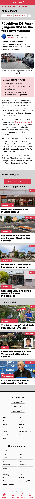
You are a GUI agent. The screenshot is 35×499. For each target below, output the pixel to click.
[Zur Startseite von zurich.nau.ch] (17, 2)
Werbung (6, 475)
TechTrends (22, 464)
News (5, 417)
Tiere (4, 461)
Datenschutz (7, 481)
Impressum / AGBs (25, 481)
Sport (5, 421)
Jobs (4, 478)
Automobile (6, 464)
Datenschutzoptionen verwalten (10, 484)
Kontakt (21, 478)
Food (20, 458)
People (5, 424)
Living (21, 451)
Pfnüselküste (23, 6)
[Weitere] (29, 15)
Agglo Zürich (12, 6)
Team (20, 475)
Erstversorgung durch (23, 122)
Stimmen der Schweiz (25, 431)
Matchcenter (23, 421)
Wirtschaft (22, 424)
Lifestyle (5, 435)
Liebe (4, 454)
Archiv (5, 438)
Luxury (21, 454)
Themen (21, 435)
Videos (5, 428)
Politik (21, 417)
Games (5, 431)
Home (3, 6)
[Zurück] (1, 2)
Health (5, 451)
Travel (21, 461)
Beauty (5, 468)
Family (5, 458)
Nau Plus (21, 428)
